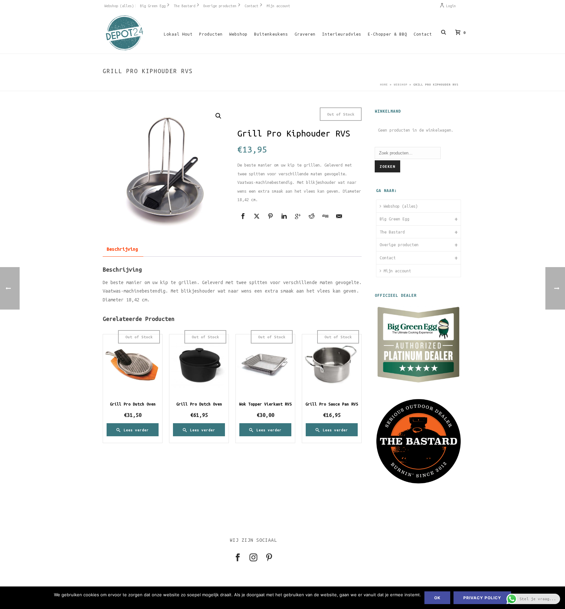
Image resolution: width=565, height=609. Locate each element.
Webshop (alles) (401, 206)
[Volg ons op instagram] (253, 557)
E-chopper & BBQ (387, 34)
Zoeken (387, 166)
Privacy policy (482, 597)
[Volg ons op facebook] (238, 557)
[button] (218, 116)
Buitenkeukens (271, 34)
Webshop (238, 34)
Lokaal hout (178, 34)
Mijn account (397, 270)
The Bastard (392, 232)
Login (451, 6)
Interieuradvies (341, 34)
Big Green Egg (394, 218)
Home (384, 84)
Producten (211, 34)
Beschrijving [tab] (122, 249)
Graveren (305, 34)
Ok (437, 597)
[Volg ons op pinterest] (269, 557)
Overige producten (399, 244)
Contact (423, 34)
